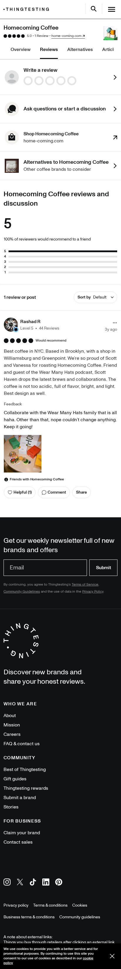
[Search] (93, 9)
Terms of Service (85, 584)
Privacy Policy (92, 591)
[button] (31, 325)
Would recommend (51, 340)
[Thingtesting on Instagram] (7, 883)
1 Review (41, 35)
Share (81, 492)
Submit (103, 567)
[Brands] (28, 9)
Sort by (92, 297)
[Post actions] (114, 322)
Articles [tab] (110, 49)
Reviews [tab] (49, 49)
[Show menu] (111, 9)
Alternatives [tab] (80, 49)
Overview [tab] (21, 49)
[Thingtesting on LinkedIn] (45, 883)
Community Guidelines (22, 591)
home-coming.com (66, 36)
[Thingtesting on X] (19, 883)
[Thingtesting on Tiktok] (32, 883)
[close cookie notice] (112, 956)
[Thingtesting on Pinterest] (58, 883)
